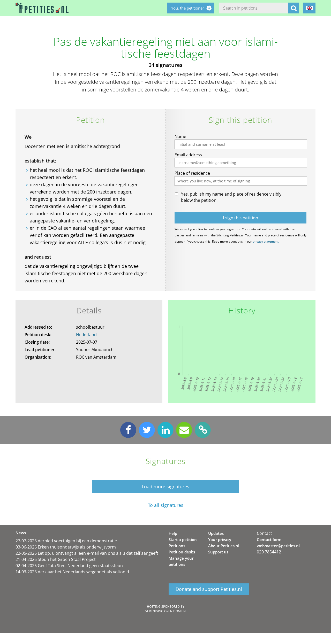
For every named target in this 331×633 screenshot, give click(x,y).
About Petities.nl (223, 545)
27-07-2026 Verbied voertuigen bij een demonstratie (66, 541)
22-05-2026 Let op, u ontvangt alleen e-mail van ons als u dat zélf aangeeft (87, 553)
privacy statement (266, 241)
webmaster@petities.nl (278, 545)
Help (173, 533)
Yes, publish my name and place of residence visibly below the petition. (231, 197)
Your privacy (219, 539)
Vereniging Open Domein (165, 611)
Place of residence (192, 173)
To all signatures (165, 505)
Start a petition (183, 539)
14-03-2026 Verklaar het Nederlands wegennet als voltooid (72, 572)
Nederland (86, 334)
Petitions (177, 545)
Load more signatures (165, 486)
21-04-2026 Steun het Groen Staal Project (56, 559)
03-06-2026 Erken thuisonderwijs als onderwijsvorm (66, 547)
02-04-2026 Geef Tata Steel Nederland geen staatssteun (69, 565)
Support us (218, 551)
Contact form (269, 539)
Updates (216, 533)
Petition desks (182, 551)
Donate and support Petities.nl (209, 589)
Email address (188, 155)
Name (180, 136)
